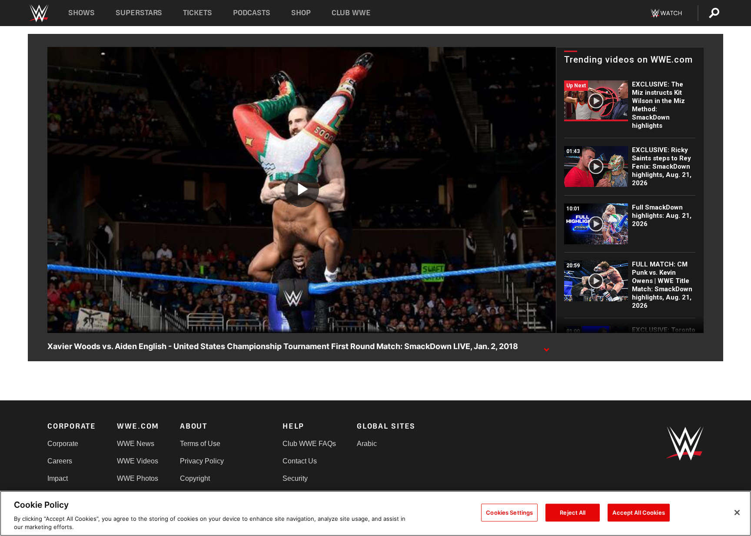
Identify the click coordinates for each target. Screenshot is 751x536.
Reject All (572, 512)
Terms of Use (200, 443)
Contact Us (299, 461)
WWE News (135, 443)
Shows (81, 13)
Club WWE (351, 13)
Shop (301, 13)
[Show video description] (546, 346)
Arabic (367, 443)
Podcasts (251, 13)
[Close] (737, 512)
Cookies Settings (509, 512)
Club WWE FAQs (309, 443)
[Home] (38, 13)
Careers (59, 461)
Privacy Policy (202, 461)
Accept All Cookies (638, 512)
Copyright (195, 478)
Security (295, 478)
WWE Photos (137, 478)
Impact (57, 478)
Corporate (62, 443)
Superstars (139, 13)
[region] (375, 513)
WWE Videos (137, 461)
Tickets (197, 13)
